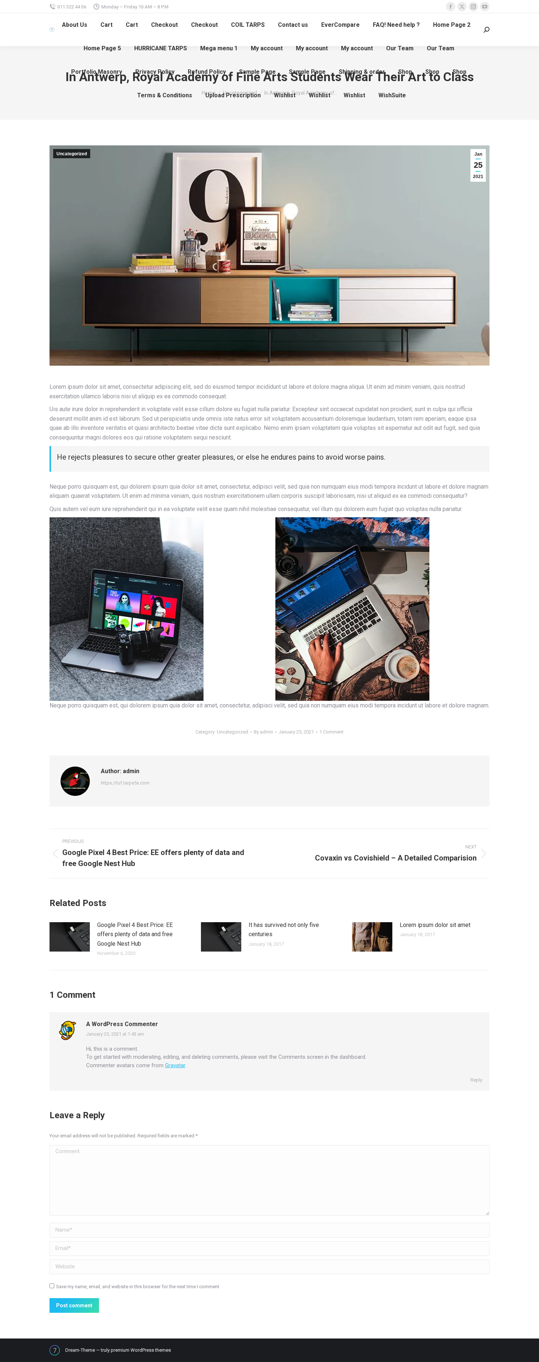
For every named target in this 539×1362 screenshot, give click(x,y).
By (263, 732)
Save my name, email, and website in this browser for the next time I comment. (138, 1286)
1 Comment (331, 732)
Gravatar (175, 1065)
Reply (476, 1080)
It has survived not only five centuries (284, 929)
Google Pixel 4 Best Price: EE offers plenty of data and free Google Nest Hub (135, 934)
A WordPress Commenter (122, 1024)
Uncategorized (71, 153)
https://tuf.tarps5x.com (125, 783)
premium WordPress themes (141, 1350)
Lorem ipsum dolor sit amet (435, 924)
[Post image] (70, 937)
